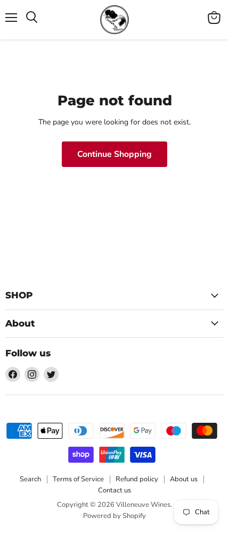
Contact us (114, 490)
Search (30, 479)
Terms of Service (78, 479)
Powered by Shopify (114, 516)
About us (184, 479)
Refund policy (137, 479)
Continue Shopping (114, 154)
